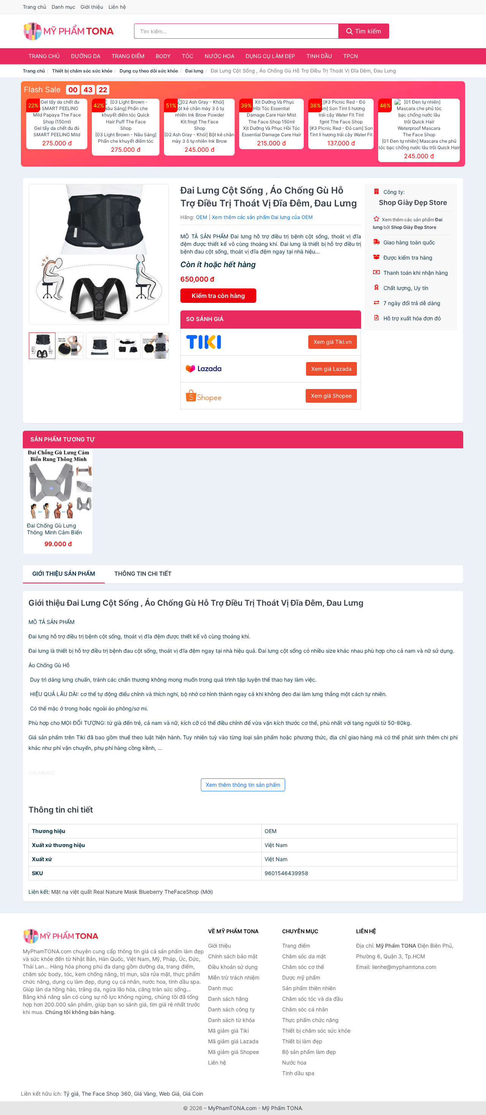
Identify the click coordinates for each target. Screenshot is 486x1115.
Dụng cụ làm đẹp (270, 56)
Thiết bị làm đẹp (302, 1041)
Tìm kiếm (367, 31)
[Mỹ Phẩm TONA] (61, 936)
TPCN (350, 56)
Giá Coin (193, 1093)
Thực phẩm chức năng (310, 1020)
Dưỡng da (85, 56)
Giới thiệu (91, 7)
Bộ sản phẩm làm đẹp (309, 1052)
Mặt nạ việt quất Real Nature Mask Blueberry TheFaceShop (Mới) (132, 891)
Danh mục (63, 7)
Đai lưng (194, 71)
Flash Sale (42, 89)
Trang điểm (128, 56)
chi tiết (143, 573)
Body (163, 56)
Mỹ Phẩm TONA (282, 1108)
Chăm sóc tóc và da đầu (312, 998)
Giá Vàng (145, 1093)
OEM (201, 217)
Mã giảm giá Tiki (228, 1030)
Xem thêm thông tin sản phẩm (243, 784)
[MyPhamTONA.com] (68, 31)
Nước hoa (219, 56)
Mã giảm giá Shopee (233, 1052)
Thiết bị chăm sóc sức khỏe (82, 71)
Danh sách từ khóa (231, 1020)
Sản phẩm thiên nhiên (309, 988)
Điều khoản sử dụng (233, 967)
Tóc (187, 56)
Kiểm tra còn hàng (218, 295)
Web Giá (169, 1093)
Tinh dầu (319, 56)
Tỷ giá (71, 1093)
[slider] (42, 345)
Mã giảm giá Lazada (233, 1041)
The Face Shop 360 (106, 1093)
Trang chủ (34, 7)
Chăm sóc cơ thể (303, 967)
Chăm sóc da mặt (304, 956)
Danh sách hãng (228, 998)
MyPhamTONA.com (232, 1108)
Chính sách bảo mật (232, 956)
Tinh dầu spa (298, 1073)
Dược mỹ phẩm (301, 977)
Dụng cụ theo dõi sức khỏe (149, 71)
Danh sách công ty (231, 1009)
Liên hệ (117, 7)
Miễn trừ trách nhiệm (233, 977)
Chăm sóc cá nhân (305, 1009)
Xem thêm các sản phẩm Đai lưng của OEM (262, 217)
